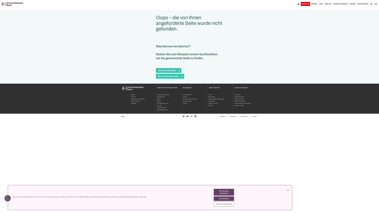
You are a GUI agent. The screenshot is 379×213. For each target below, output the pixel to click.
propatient (134, 103)
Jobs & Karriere (214, 87)
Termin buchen (362, 4)
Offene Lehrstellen (239, 97)
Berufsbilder (212, 101)
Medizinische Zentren (163, 110)
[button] (7, 198)
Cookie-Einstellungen (224, 204)
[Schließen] (288, 190)
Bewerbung (212, 97)
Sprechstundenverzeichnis (190, 99)
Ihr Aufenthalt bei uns (162, 103)
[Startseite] (12, 4)
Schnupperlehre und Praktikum (242, 103)
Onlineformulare (187, 101)
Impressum (233, 116)
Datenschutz (244, 116)
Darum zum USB (213, 103)
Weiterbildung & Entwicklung (216, 99)
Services (159, 105)
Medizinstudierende (239, 101)
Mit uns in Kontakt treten (168, 76)
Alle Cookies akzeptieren (224, 192)
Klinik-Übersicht (187, 94)
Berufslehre (237, 94)
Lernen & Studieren (241, 87)
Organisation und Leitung (138, 99)
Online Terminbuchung (163, 94)
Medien (133, 94)
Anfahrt (159, 99)
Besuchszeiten (161, 97)
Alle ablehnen (224, 198)
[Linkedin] (195, 116)
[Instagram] (191, 116)
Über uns (328, 4)
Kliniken (314, 4)
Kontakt (352, 4)
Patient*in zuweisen (341, 4)
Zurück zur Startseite (167, 70)
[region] (150, 197)
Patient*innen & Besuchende (167, 87)
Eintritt (159, 101)
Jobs (321, 4)
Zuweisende (187, 87)
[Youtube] (187, 116)
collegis (185, 103)
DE (371, 4)
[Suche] (376, 4)
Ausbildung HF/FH (239, 99)
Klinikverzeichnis (135, 101)
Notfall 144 (305, 4)
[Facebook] (183, 116)
